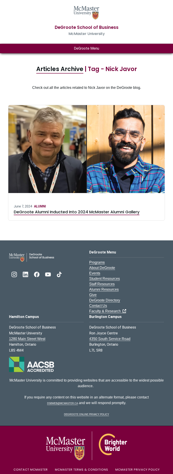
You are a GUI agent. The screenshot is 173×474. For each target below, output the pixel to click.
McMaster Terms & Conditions (81, 470)
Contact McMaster (31, 470)
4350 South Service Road (109, 339)
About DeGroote (102, 268)
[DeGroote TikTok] (59, 274)
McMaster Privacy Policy (137, 470)
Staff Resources (102, 284)
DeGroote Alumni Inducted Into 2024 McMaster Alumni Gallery (76, 212)
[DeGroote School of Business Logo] (31, 257)
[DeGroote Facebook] (37, 274)
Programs (97, 262)
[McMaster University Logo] (86, 446)
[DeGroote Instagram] (14, 274)
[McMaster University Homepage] (86, 12)
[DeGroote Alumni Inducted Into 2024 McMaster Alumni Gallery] (86, 151)
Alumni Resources (104, 289)
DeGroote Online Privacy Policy (86, 414)
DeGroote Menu (86, 48)
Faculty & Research (106, 311)
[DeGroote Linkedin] (26, 274)
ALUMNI (40, 206)
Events (94, 273)
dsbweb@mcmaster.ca (62, 403)
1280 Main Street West (27, 339)
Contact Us (98, 306)
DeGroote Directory (104, 300)
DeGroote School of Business (86, 27)
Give (93, 295)
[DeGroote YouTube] (48, 274)
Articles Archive (59, 69)
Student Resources (104, 279)
